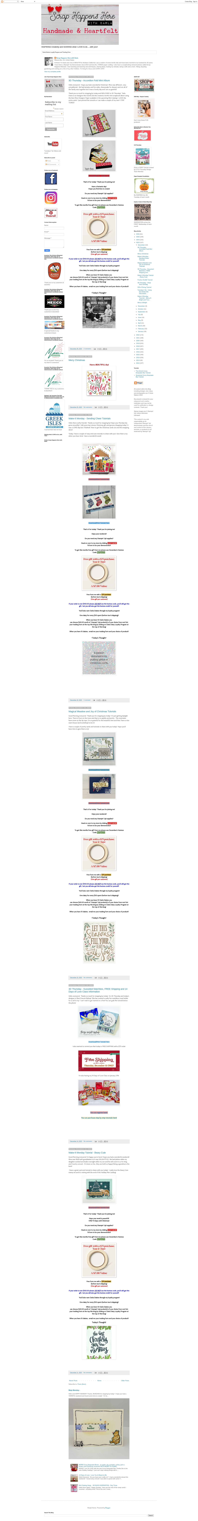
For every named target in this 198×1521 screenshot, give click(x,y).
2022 (138, 335)
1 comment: (87, 700)
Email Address (53, 111)
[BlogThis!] (100, 349)
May (139, 320)
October (141, 309)
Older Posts (125, 1380)
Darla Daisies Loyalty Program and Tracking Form (57, 52)
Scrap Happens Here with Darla (67, 58)
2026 (138, 234)
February (141, 328)
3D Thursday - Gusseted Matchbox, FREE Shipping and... (146, 270)
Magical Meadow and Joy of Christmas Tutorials (92, 711)
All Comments (51, 164)
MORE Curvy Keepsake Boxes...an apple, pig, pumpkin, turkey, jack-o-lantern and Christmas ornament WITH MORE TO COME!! (102, 1465)
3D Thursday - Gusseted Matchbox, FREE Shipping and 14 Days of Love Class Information (98, 990)
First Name (48, 116)
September (142, 312)
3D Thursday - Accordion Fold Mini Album (89, 80)
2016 (138, 352)
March (140, 326)
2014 (138, 357)
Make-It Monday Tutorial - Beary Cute (87, 1152)
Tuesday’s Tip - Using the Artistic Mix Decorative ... (145, 291)
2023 (138, 242)
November (141, 306)
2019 (138, 343)
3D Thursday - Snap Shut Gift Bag (144, 283)
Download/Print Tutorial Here (99, 176)
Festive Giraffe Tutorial (145, 280)
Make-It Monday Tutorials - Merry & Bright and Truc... (144, 298)
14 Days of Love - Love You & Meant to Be (93, 1475)
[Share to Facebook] (104, 349)
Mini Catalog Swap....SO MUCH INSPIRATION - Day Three (98, 1485)
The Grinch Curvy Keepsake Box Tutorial (143, 372)
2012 (138, 363)
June (140, 317)
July (139, 314)
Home (99, 1380)
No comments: (88, 407)
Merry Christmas (77, 360)
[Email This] (98, 349)
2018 (138, 346)
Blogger (107, 1508)
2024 (138, 239)
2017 (138, 349)
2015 (138, 354)
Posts (49, 161)
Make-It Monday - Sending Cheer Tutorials (90, 418)
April (139, 323)
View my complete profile (52, 71)
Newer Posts (73, 1380)
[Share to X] (102, 349)
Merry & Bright (142, 302)
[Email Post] (94, 349)
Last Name (48, 122)
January (141, 331)
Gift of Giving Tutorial (144, 287)
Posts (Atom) (82, 1384)
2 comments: (88, 349)
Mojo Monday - (74, 1390)
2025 (138, 237)
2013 (138, 360)
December (141, 245)
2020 (138, 340)
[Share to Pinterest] (106, 349)
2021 (138, 338)
